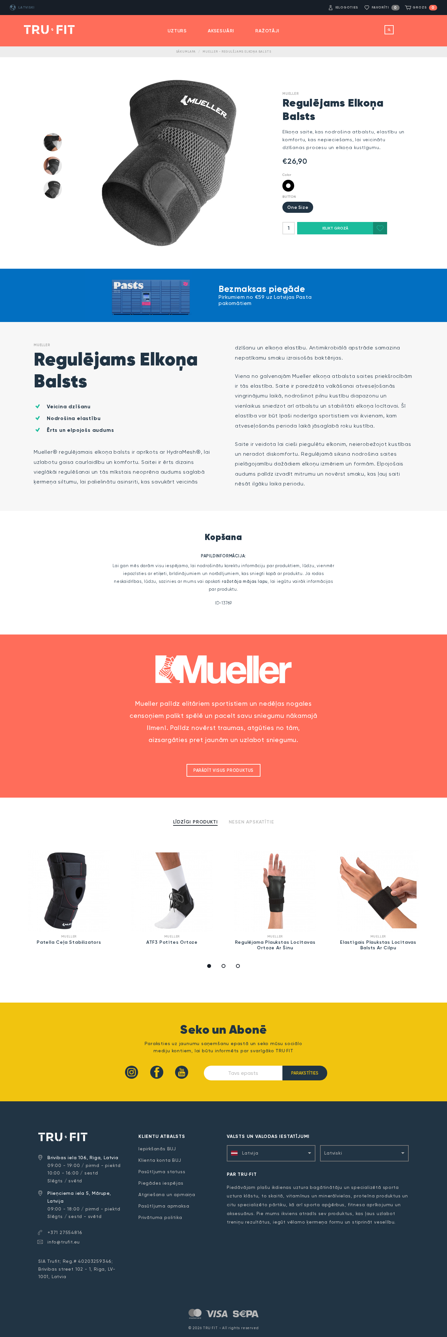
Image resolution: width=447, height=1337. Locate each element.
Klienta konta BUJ (159, 1160)
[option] (68, 898)
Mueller (290, 94)
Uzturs (177, 31)
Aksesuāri (221, 31)
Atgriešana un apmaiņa (166, 1194)
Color (287, 175)
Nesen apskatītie (251, 822)
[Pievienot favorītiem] (380, 228)
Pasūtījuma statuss (161, 1171)
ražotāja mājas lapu (245, 581)
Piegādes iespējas (161, 1183)
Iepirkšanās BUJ (157, 1148)
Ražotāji (267, 31)
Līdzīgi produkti (195, 822)
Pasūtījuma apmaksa (163, 1206)
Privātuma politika (160, 1217)
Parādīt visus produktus (223, 770)
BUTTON (289, 196)
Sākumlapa (186, 51)
